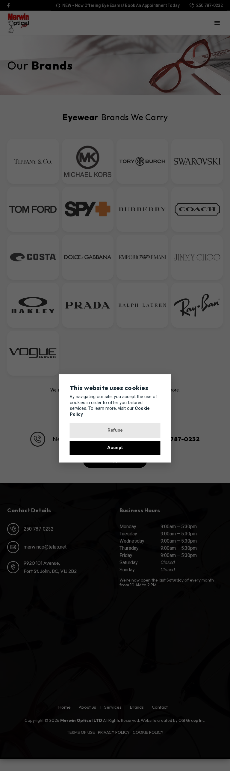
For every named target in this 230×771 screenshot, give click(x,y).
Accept (115, 447)
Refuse (115, 430)
